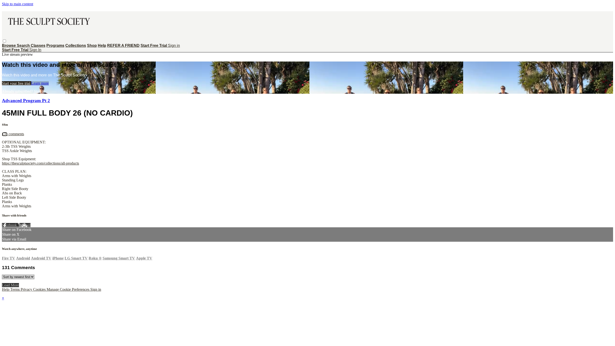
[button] (4, 41)
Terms (15, 289)
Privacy (27, 289)
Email (26, 225)
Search (24, 45)
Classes (38, 45)
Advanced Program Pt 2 (26, 100)
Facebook (10, 225)
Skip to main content (17, 4)
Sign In (35, 50)
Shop (92, 45)
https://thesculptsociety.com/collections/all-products (40, 163)
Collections (75, 45)
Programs (55, 45)
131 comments (13, 134)
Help (102, 45)
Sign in (174, 45)
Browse (9, 45)
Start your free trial (16, 83)
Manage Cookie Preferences (68, 289)
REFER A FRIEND (123, 45)
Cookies (40, 289)
